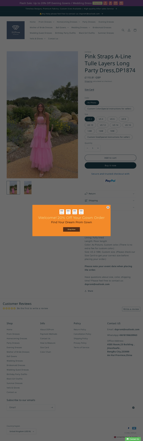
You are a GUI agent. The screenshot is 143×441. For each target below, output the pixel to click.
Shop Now (71, 229)
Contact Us (134, 439)
